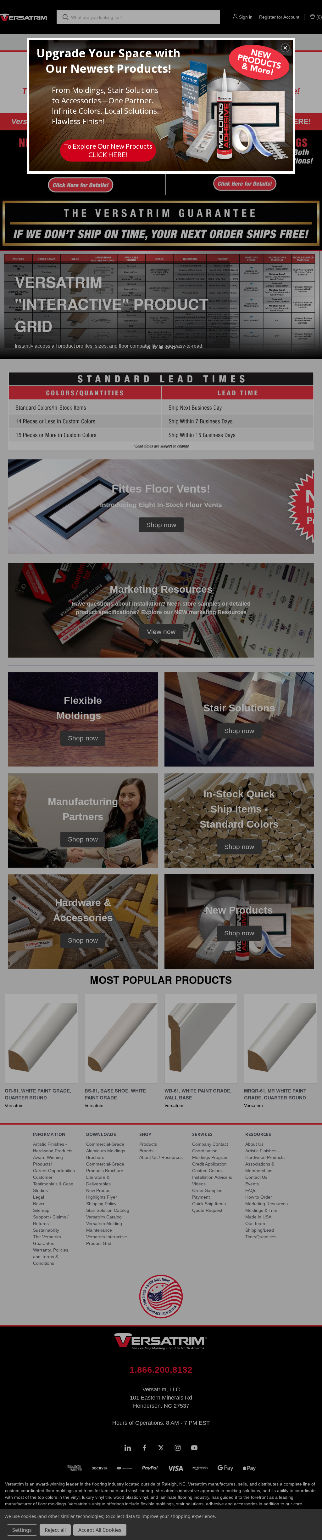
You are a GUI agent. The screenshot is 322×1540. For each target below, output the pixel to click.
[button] (285, 48)
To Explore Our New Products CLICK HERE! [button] (108, 150)
